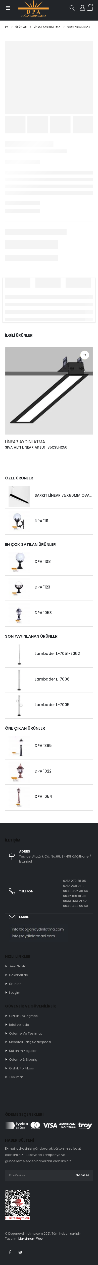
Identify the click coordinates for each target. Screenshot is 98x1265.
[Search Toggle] (72, 7)
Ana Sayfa (18, 966)
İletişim (14, 992)
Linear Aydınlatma (25, 442)
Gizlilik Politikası (21, 1068)
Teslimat (16, 1077)
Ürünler (15, 983)
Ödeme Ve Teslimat (25, 1033)
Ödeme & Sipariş (23, 1059)
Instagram (20, 1252)
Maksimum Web (30, 1239)
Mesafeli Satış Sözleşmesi (30, 1042)
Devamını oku (84, 355)
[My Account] (82, 8)
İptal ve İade (19, 1024)
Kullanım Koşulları (23, 1050)
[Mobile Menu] (8, 8)
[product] (49, 391)
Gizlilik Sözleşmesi (23, 1016)
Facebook (10, 1252)
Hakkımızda (18, 975)
